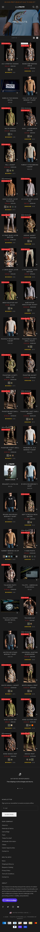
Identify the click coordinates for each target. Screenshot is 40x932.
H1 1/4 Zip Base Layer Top (29, 200)
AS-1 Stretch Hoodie (10, 64)
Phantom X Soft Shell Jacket (30, 412)
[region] (20, 779)
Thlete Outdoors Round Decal (10, 619)
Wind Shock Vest (10, 754)
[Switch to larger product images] (34, 38)
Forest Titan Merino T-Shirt (29, 165)
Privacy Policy (6, 870)
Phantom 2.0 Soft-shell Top (10, 376)
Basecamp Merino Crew (29, 64)
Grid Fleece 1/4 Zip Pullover (10, 200)
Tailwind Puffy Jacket (10, 586)
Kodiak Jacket (30, 235)
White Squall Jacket (10, 685)
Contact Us (5, 851)
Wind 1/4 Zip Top (10, 719)
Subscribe (9, 814)
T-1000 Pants (30, 550)
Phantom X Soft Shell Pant (10, 448)
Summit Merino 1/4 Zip (10, 550)
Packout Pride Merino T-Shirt (10, 340)
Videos (4, 844)
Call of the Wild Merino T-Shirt (30, 99)
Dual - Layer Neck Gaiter (29, 129)
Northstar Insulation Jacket (29, 303)
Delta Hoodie (10, 128)
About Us (5, 825)
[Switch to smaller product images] (37, 38)
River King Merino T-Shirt (29, 485)
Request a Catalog (10, 484)
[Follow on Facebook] (3, 907)
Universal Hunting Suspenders (30, 653)
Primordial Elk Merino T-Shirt (29, 448)
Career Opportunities (8, 848)
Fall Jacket (10, 165)
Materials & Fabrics (7, 828)
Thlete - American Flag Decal (30, 586)
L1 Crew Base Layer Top (10, 270)
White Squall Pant (30, 685)
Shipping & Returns (8, 864)
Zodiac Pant (30, 754)
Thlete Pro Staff (7, 838)
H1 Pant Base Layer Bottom (10, 236)
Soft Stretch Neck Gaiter (30, 515)
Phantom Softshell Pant (10, 412)
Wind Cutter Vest (29, 719)
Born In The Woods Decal (10, 99)
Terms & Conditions (8, 874)
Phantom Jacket (30, 375)
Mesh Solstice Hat (10, 302)
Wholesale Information (9, 841)
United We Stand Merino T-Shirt (10, 653)
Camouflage (5, 832)
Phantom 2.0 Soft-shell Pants (29, 340)
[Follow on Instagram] (13, 907)
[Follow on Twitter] (8, 907)
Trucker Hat (29, 618)
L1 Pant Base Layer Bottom (30, 270)
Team (3, 835)
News (3, 861)
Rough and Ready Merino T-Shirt (10, 515)
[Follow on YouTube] (18, 907)
